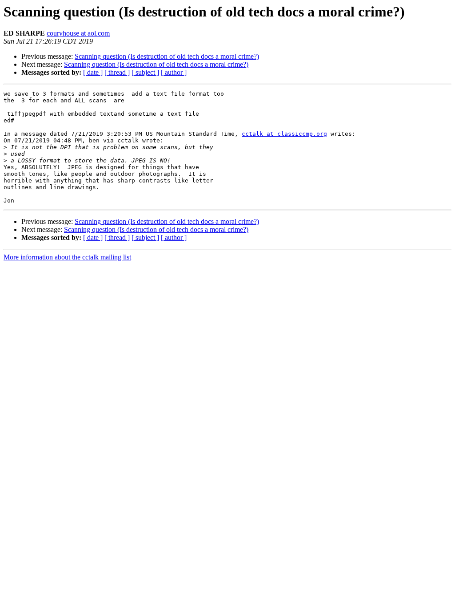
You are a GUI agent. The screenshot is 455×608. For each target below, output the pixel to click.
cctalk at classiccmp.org (284, 133)
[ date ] (93, 72)
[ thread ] (117, 72)
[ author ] (174, 72)
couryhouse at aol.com (78, 33)
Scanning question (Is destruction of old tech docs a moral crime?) (167, 56)
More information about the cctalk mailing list (67, 257)
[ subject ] (145, 72)
